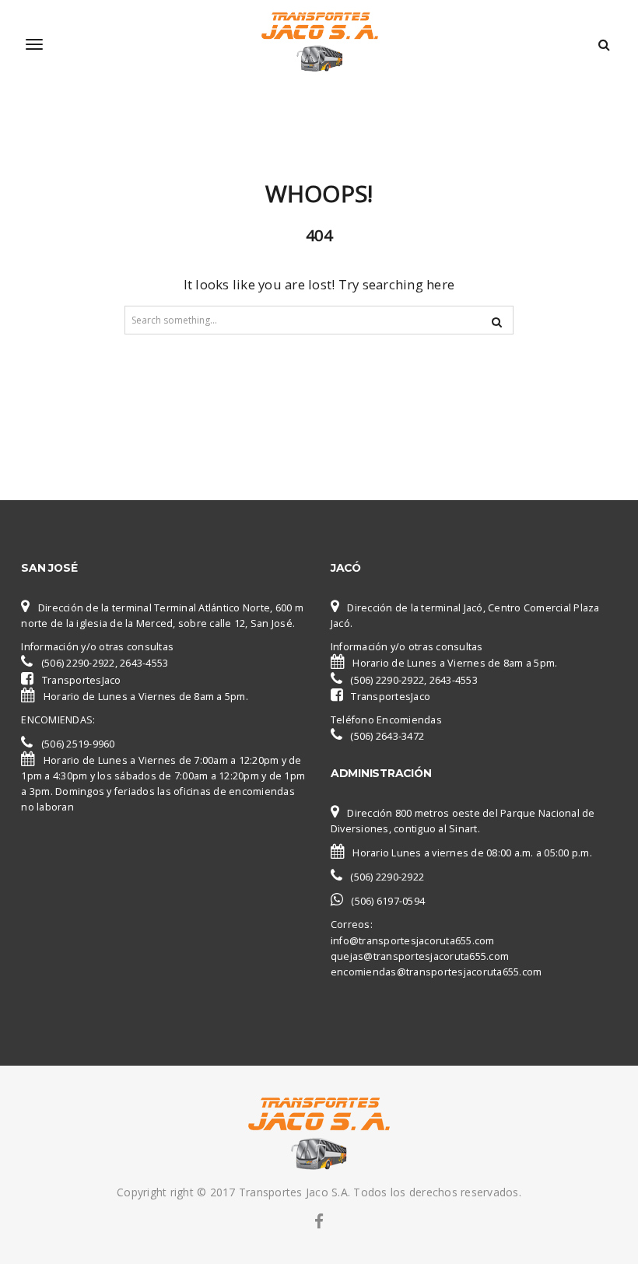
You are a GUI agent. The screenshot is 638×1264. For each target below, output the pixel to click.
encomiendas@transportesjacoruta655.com (436, 972)
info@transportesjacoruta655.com (413, 940)
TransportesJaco (81, 680)
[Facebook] (319, 1221)
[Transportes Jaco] (318, 44)
